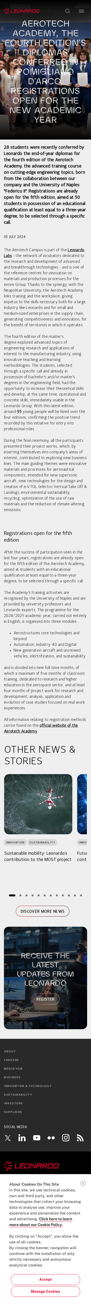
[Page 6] (44, 895)
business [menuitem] (12, 1077)
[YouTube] (36, 1137)
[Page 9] (63, 895)
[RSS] (80, 1137)
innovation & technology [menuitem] (28, 1086)
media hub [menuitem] (13, 1068)
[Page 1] (12, 895)
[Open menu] (81, 11)
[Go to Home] (45, 1166)
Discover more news (43, 911)
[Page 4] (32, 895)
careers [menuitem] (11, 1060)
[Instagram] (65, 1137)
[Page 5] (38, 895)
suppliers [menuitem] (13, 1112)
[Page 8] (57, 895)
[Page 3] (26, 895)
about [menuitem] (10, 1051)
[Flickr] (51, 1137)
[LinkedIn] (22, 1137)
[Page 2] (20, 895)
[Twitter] (7, 1137)
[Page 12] (81, 895)
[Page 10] (69, 895)
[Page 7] (51, 895)
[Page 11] (75, 895)
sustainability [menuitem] (18, 1094)
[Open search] (68, 11)
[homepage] (22, 11)
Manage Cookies (45, 1291)
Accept (45, 1279)
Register (45, 999)
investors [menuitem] (13, 1103)
